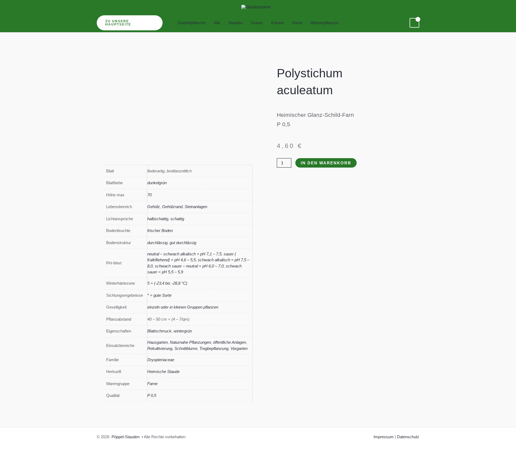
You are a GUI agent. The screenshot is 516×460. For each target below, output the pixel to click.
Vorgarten (239, 348)
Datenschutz (408, 436)
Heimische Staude (163, 371)
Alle (217, 22)
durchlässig (157, 242)
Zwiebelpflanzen (191, 22)
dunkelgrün (157, 182)
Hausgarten (157, 342)
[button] (130, 22)
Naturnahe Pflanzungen (190, 342)
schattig (177, 218)
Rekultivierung (159, 348)
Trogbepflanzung (213, 348)
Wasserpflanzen (324, 22)
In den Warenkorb (326, 163)
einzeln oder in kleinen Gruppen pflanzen (182, 307)
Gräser (257, 22)
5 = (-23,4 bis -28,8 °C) (167, 283)
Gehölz (153, 206)
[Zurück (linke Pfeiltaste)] (9, 229)
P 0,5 (151, 395)
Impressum (384, 436)
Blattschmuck (159, 331)
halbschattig (157, 218)
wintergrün (183, 331)
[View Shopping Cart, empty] (414, 23)
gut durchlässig (183, 242)
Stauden (235, 22)
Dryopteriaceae (160, 359)
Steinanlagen (196, 206)
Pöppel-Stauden (125, 436)
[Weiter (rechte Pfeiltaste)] (506, 229)
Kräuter (277, 22)
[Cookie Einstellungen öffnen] (11, 453)
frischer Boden (160, 230)
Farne (297, 22)
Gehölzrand (172, 206)
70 (149, 195)
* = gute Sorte (159, 295)
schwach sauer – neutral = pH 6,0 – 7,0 (189, 266)
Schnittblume (185, 348)
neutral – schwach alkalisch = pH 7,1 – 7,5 (184, 254)
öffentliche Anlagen (229, 342)
